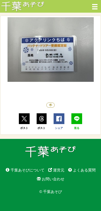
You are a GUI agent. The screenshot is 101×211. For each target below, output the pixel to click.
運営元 (58, 170)
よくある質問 (84, 170)
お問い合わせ (52, 179)
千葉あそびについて (26, 170)
